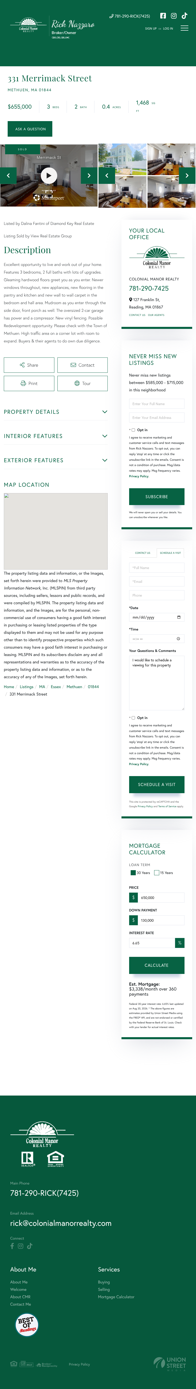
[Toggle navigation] (184, 28)
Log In (168, 29)
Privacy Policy (139, 476)
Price (134, 887)
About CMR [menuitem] (20, 1297)
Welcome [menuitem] (18, 1289)
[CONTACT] (30, 129)
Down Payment (143, 910)
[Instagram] (20, 1246)
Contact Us (137, 315)
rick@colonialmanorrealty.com (61, 1223)
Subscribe (156, 496)
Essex (56, 686)
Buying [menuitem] (104, 1282)
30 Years (143, 872)
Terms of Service (167, 806)
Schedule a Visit (170, 553)
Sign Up (151, 29)
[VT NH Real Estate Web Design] (170, 1364)
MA (42, 686)
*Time (133, 629)
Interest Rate (141, 933)
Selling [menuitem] (104, 1289)
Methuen (74, 686)
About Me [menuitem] (19, 1282)
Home (9, 686)
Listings (26, 686)
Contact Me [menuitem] (20, 1304)
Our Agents (156, 315)
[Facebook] (12, 1246)
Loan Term (139, 864)
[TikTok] (29, 1246)
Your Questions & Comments (152, 650)
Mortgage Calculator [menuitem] (116, 1297)
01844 (93, 686)
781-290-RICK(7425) (132, 16)
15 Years (166, 872)
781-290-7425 (149, 288)
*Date (133, 608)
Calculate (157, 965)
